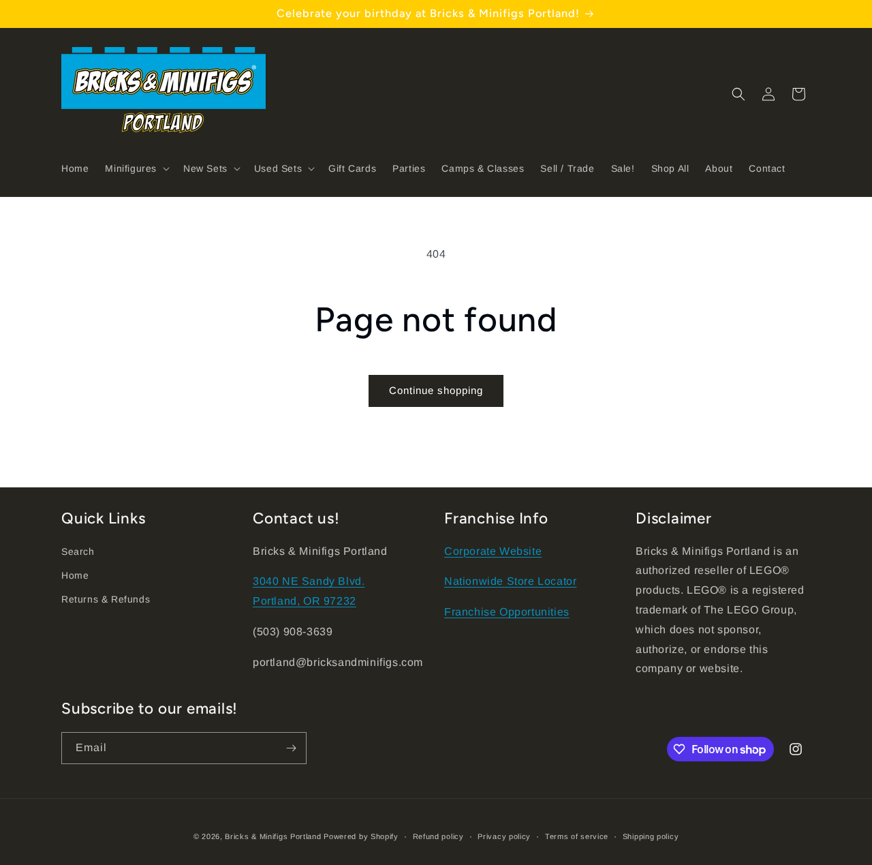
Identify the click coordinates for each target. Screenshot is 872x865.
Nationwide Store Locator (510, 581)
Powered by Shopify (361, 836)
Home (75, 575)
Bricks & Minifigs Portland (273, 836)
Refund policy (438, 836)
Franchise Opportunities (507, 612)
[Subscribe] (291, 748)
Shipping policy (651, 836)
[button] (136, 168)
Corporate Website (493, 551)
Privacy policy (504, 836)
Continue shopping (436, 390)
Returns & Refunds (105, 599)
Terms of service (576, 836)
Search (78, 551)
